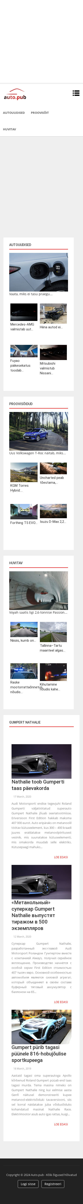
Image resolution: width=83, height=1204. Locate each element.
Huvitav (9, 129)
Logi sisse (28, 1184)
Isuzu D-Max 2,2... (53, 522)
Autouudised (14, 113)
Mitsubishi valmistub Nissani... (47, 368)
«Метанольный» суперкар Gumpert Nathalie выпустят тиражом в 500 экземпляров (33, 915)
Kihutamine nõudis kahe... (50, 686)
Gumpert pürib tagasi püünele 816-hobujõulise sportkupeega (39, 1053)
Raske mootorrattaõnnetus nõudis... (24, 687)
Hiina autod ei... (51, 327)
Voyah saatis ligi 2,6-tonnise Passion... (38, 612)
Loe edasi (61, 857)
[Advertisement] (41, 41)
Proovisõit (40, 113)
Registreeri (52, 1184)
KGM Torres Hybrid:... (19, 487)
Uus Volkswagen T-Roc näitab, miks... (37, 453)
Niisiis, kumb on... (23, 640)
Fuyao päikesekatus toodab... (20, 365)
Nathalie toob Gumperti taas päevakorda (38, 785)
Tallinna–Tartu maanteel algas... (52, 647)
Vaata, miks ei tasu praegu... (31, 294)
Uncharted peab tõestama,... (52, 480)
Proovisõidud (21, 404)
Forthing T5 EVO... (23, 523)
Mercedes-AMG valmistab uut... (22, 326)
